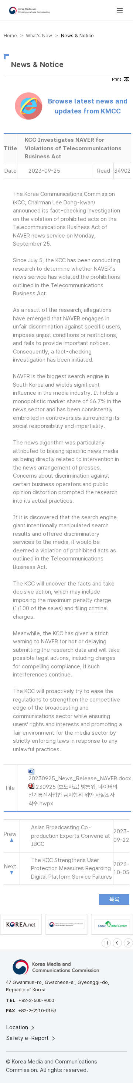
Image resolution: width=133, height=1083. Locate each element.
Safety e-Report (28, 1038)
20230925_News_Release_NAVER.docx (79, 778)
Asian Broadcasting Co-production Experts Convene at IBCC (70, 835)
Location (18, 1027)
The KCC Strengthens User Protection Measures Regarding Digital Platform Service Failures (71, 868)
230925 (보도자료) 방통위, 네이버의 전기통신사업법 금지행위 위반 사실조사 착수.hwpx (72, 795)
